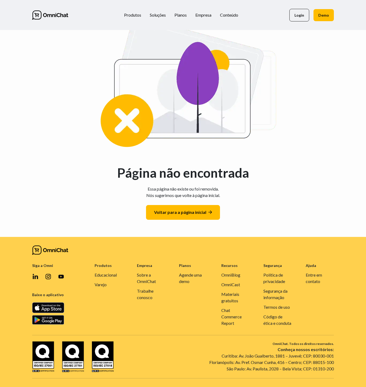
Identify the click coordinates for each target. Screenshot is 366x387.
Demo (323, 15)
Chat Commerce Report (231, 317)
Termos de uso (276, 307)
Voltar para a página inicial (180, 212)
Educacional (106, 274)
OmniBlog (230, 274)
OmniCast (230, 284)
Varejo (101, 284)
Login (299, 15)
